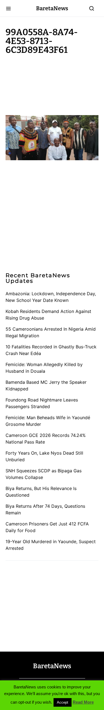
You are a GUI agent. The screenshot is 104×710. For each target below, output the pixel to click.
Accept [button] (62, 702)
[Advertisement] (50, 83)
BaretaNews (52, 8)
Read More (83, 702)
